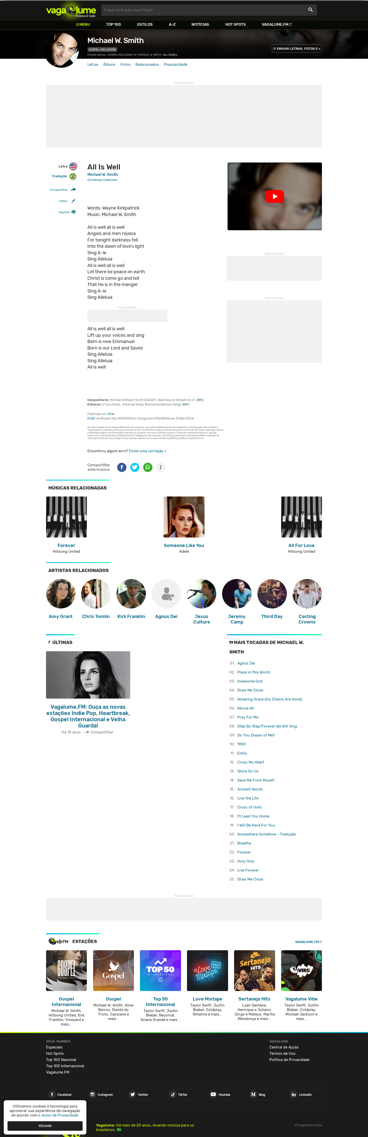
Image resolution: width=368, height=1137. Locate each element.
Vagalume (71, 10)
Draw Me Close (250, 690)
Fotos (125, 64)
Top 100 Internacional (65, 1066)
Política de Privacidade (289, 1060)
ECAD (91, 418)
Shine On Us (248, 771)
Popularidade (175, 64)
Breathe (244, 843)
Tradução (59, 176)
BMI (200, 400)
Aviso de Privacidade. (60, 1115)
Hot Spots (235, 24)
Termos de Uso (282, 1053)
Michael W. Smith (115, 40)
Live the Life (248, 798)
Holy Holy (245, 861)
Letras (92, 64)
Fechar (45, 1126)
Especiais (54, 1047)
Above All (245, 708)
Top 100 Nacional (61, 1060)
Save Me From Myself (255, 780)
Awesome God (249, 681)
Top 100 (113, 24)
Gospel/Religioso (102, 49)
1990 (241, 744)
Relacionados (147, 64)
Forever (244, 852)
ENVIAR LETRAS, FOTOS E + (298, 48)
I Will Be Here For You (256, 825)
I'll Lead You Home (253, 816)
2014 (110, 414)
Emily (242, 753)
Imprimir (64, 212)
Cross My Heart (250, 762)
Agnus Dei (246, 663)
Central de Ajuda (283, 1047)
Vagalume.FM (275, 24)
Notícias (200, 24)
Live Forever (248, 870)
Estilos (145, 24)
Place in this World (253, 672)
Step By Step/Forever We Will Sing (267, 726)
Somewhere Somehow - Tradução (266, 834)
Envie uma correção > (147, 451)
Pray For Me (247, 717)
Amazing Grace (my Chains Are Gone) (269, 699)
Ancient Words (250, 789)
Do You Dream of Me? (256, 735)
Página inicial (96, 55)
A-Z (172, 24)
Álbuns (109, 64)
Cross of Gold (249, 807)
